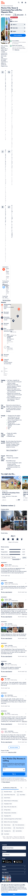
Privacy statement (6, 782)
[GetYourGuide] (3, 2)
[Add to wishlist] (19, 477)
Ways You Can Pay (6, 875)
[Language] (22, 2)
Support (4, 866)
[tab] (10, 788)
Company (4, 869)
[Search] (19, 2)
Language (4, 844)
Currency (4, 851)
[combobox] (16, 559)
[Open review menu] (26, 565)
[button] (5, 15)
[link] (11, 489)
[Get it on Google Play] (7, 862)
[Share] (26, 15)
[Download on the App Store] (18, 862)
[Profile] (25, 3)
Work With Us (5, 872)
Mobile (3, 858)
